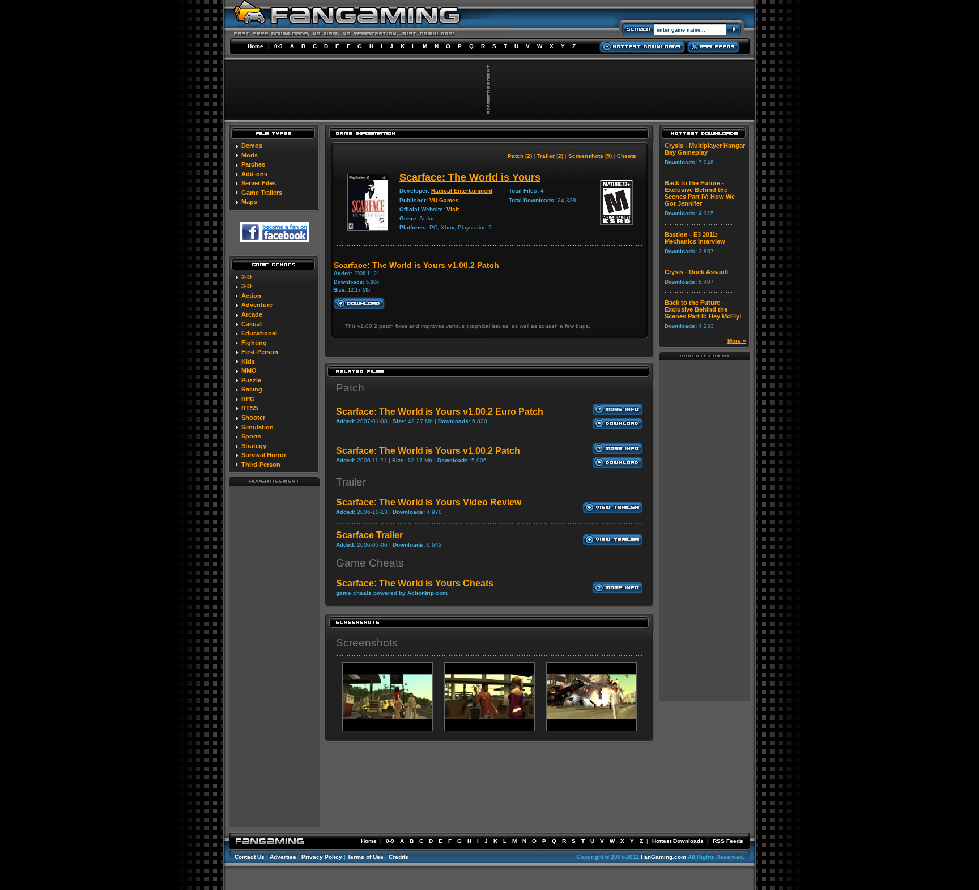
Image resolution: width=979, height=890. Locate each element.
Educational (259, 333)
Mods (249, 155)
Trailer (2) (550, 156)
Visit (452, 209)
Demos (251, 145)
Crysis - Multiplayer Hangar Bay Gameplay (705, 149)
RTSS (249, 407)
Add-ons (254, 174)
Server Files (258, 183)
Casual (251, 324)
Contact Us (250, 857)
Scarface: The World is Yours (469, 177)
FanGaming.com (663, 857)
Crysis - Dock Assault (697, 272)
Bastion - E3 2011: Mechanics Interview (695, 238)
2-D (246, 277)
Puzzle (251, 380)
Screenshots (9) (590, 156)
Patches (253, 164)
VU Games (444, 200)
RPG (248, 398)
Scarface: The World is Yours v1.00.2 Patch (428, 450)
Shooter (253, 417)
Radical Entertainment (461, 191)
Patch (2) (520, 156)
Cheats (626, 156)
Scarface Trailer (369, 535)
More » (736, 341)
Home (255, 46)
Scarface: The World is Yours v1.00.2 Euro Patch (439, 411)
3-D (246, 286)
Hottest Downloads (678, 841)
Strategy (253, 445)
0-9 (278, 46)
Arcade (251, 314)
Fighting (254, 342)
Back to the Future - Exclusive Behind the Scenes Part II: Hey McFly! (703, 309)
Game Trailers (261, 192)
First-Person (259, 351)
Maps (249, 201)
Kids (248, 361)
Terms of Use (365, 857)
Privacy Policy (321, 857)
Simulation (257, 427)
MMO (249, 370)
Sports (251, 436)
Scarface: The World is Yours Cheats (414, 583)
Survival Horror (263, 455)
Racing (251, 389)
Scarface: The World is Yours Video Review (428, 502)
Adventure (257, 304)
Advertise (283, 857)
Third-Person (260, 464)
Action (251, 295)
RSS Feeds (728, 841)
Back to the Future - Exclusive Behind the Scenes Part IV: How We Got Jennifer (700, 193)
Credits (398, 857)
